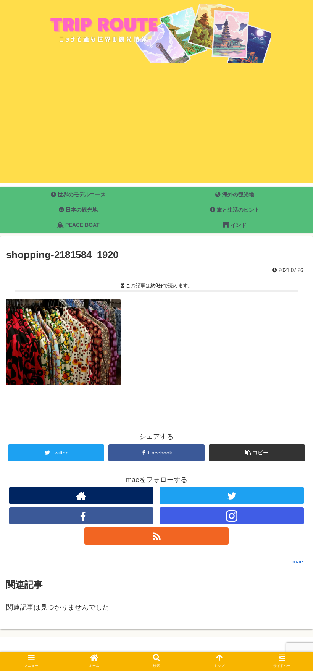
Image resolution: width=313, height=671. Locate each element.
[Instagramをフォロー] (232, 515)
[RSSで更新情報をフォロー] (156, 536)
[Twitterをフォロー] (232, 495)
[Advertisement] (156, 129)
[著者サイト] (81, 495)
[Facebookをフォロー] (81, 515)
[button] (289, 623)
